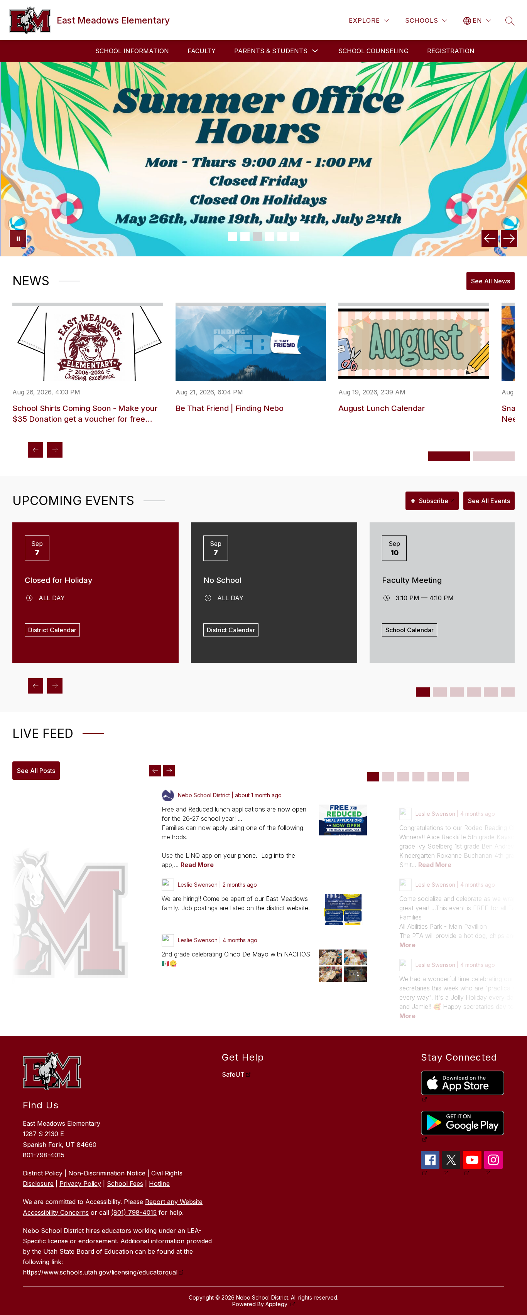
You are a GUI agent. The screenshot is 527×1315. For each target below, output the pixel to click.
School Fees (125, 1183)
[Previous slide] (155, 770)
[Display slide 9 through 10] (491, 692)
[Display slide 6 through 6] (448, 776)
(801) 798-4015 (134, 1212)
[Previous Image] (489, 238)
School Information (132, 51)
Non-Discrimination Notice (106, 1173)
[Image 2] (245, 236)
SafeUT (233, 1074)
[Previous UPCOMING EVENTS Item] (35, 686)
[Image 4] (269, 236)
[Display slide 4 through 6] (494, 456)
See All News (490, 281)
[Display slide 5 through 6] (457, 692)
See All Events (489, 501)
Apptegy (277, 1304)
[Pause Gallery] (18, 238)
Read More (197, 865)
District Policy (42, 1173)
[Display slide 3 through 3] (403, 776)
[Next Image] (509, 238)
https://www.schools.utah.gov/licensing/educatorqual (100, 1272)
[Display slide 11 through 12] (508, 692)
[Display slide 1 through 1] (373, 776)
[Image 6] (294, 236)
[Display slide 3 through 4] (440, 692)
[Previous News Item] (35, 450)
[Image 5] (282, 236)
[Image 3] (257, 236)
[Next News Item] (54, 450)
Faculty (201, 51)
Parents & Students (270, 51)
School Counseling (373, 51)
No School (222, 580)
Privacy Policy (80, 1183)
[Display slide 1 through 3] (449, 456)
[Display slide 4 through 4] (418, 776)
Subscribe (429, 500)
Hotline (159, 1183)
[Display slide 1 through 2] (423, 692)
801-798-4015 (43, 1155)
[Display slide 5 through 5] (433, 776)
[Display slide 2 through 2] (388, 776)
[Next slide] (169, 770)
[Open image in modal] (343, 820)
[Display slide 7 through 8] (474, 692)
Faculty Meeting (412, 580)
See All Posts (36, 771)
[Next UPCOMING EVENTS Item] (54, 686)
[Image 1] (232, 236)
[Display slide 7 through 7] (463, 776)
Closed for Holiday (59, 580)
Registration (451, 51)
